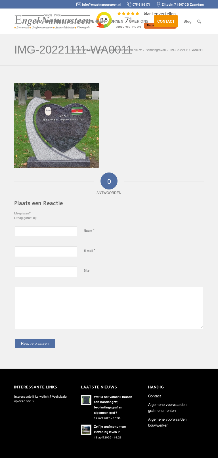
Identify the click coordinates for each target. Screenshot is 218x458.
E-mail (89, 250)
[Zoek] (199, 21)
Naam (89, 230)
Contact (154, 396)
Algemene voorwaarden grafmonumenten (167, 407)
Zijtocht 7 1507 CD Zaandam (183, 4)
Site (86, 270)
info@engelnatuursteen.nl (101, 4)
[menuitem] (53, 21)
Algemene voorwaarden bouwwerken (167, 422)
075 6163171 (141, 4)
